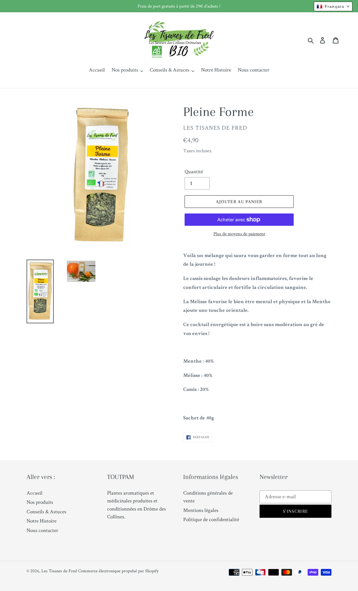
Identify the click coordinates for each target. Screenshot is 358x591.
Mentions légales (200, 510)
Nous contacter (42, 530)
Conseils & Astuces (46, 511)
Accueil (35, 492)
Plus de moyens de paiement (239, 234)
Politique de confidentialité (211, 519)
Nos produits (40, 502)
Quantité (194, 171)
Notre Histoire (41, 520)
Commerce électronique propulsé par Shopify (118, 571)
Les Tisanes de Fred (59, 571)
